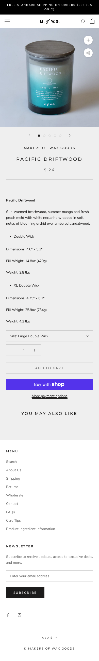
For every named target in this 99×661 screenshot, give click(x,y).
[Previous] (29, 135)
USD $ (47, 637)
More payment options (50, 396)
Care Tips (13, 520)
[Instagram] (19, 615)
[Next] (70, 135)
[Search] (83, 21)
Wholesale (14, 495)
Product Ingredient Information (30, 529)
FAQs (10, 512)
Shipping (13, 478)
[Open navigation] (7, 21)
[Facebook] (8, 615)
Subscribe (25, 593)
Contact (12, 503)
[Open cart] (92, 21)
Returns (12, 486)
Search (11, 461)
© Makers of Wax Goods (49, 648)
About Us (13, 470)
